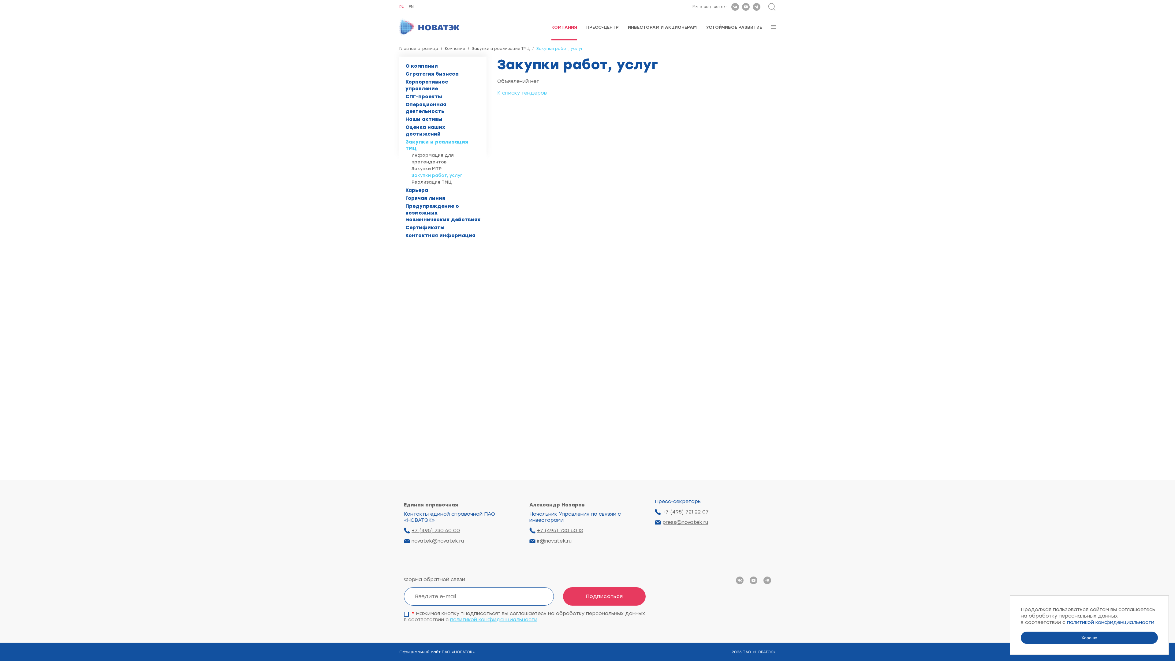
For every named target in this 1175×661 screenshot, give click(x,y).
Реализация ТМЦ (432, 182)
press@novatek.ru (685, 522)
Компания (564, 27)
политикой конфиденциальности (493, 619)
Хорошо (1089, 637)
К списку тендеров (522, 93)
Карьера (416, 190)
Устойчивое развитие (734, 27)
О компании (421, 66)
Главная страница (418, 48)
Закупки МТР (427, 168)
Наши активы (423, 119)
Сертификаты (425, 227)
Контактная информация (440, 235)
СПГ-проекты (423, 96)
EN (411, 7)
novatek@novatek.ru (438, 541)
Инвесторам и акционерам (662, 27)
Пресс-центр (602, 27)
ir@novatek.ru (554, 541)
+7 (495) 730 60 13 (560, 530)
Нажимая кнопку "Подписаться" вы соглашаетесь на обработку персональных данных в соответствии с (524, 616)
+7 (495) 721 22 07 (685, 512)
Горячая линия (425, 198)
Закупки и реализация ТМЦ (501, 48)
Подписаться (604, 596)
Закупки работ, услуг (437, 175)
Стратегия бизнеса (432, 74)
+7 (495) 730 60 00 (436, 530)
